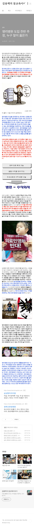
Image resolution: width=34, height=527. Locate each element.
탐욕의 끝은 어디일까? (10, 435)
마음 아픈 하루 (8, 430)
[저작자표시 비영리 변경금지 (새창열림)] (22, 419)
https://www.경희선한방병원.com (14, 404)
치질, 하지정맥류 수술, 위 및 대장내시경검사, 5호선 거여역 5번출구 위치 (17, 397)
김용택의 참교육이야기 (15, 3)
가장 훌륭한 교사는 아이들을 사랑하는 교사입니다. (13, 494)
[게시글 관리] (10, 419)
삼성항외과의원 (10, 393)
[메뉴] (30, 3)
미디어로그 (18, 11)
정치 (5, 427)
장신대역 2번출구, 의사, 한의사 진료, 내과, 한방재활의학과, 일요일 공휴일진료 (16, 410)
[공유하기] (7, 419)
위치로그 (29, 11)
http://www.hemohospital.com (13, 390)
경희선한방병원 (10, 407)
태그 (9, 11)
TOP (30, 520)
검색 (26, 3)
